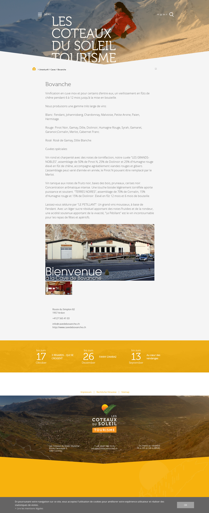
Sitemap (125, 392)
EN (164, 14)
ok (185, 505)
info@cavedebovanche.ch (66, 323)
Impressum (86, 392)
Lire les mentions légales (30, 508)
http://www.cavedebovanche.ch (69, 327)
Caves (53, 69)
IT (166, 14)
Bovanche (62, 69)
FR (158, 14)
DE (161, 14)
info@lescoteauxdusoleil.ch (104, 448)
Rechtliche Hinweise (106, 392)
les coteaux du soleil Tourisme (84, 40)
